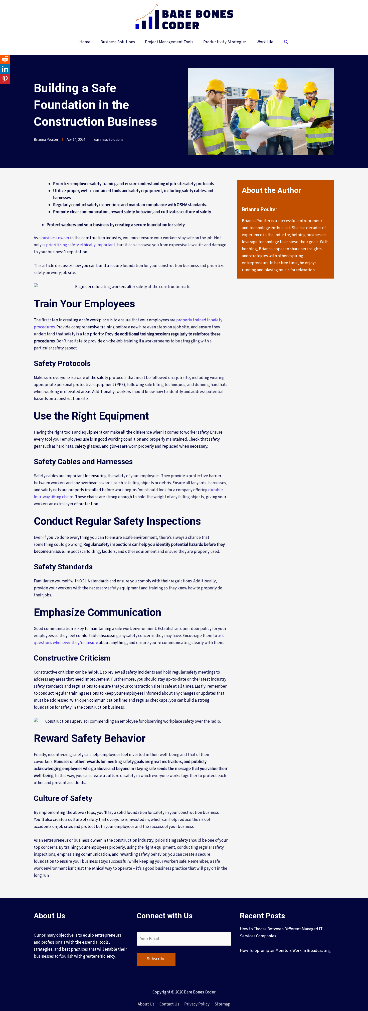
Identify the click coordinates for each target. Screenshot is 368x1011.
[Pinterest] (5, 79)
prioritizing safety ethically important (80, 245)
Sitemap (222, 1004)
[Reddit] (5, 59)
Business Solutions (108, 139)
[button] (286, 43)
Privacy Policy (197, 1004)
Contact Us (169, 1004)
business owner (55, 238)
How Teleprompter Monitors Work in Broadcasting (285, 951)
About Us (146, 1004)
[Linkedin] (5, 69)
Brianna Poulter (46, 139)
